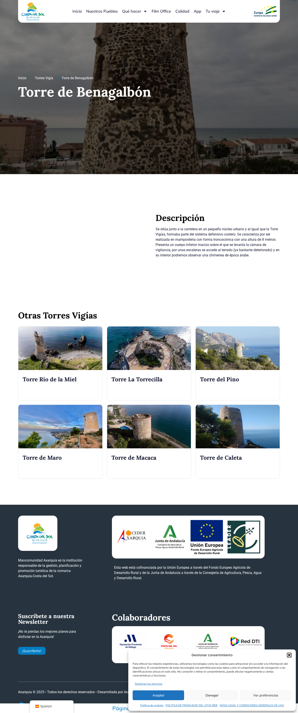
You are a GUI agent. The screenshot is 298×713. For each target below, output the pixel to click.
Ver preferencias (265, 695)
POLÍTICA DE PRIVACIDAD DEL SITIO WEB (192, 705)
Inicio (77, 11)
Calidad (182, 11)
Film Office (161, 11)
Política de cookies (151, 705)
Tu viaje (213, 11)
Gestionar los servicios (148, 683)
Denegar (212, 695)
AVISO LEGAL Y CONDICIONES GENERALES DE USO (252, 705)
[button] (289, 655)
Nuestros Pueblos (102, 11)
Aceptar (158, 695)
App (197, 11)
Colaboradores (141, 617)
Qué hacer (131, 11)
